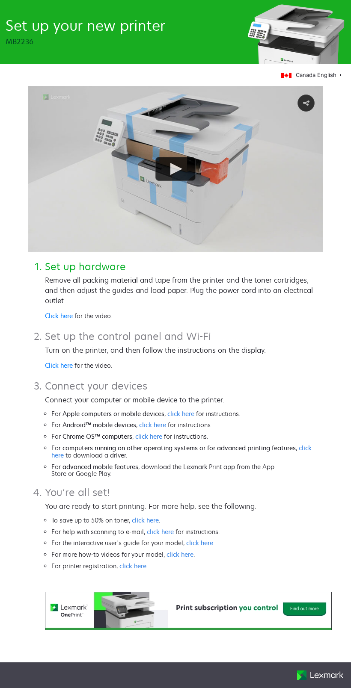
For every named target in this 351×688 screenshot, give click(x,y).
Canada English (317, 74)
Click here (59, 316)
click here (180, 414)
